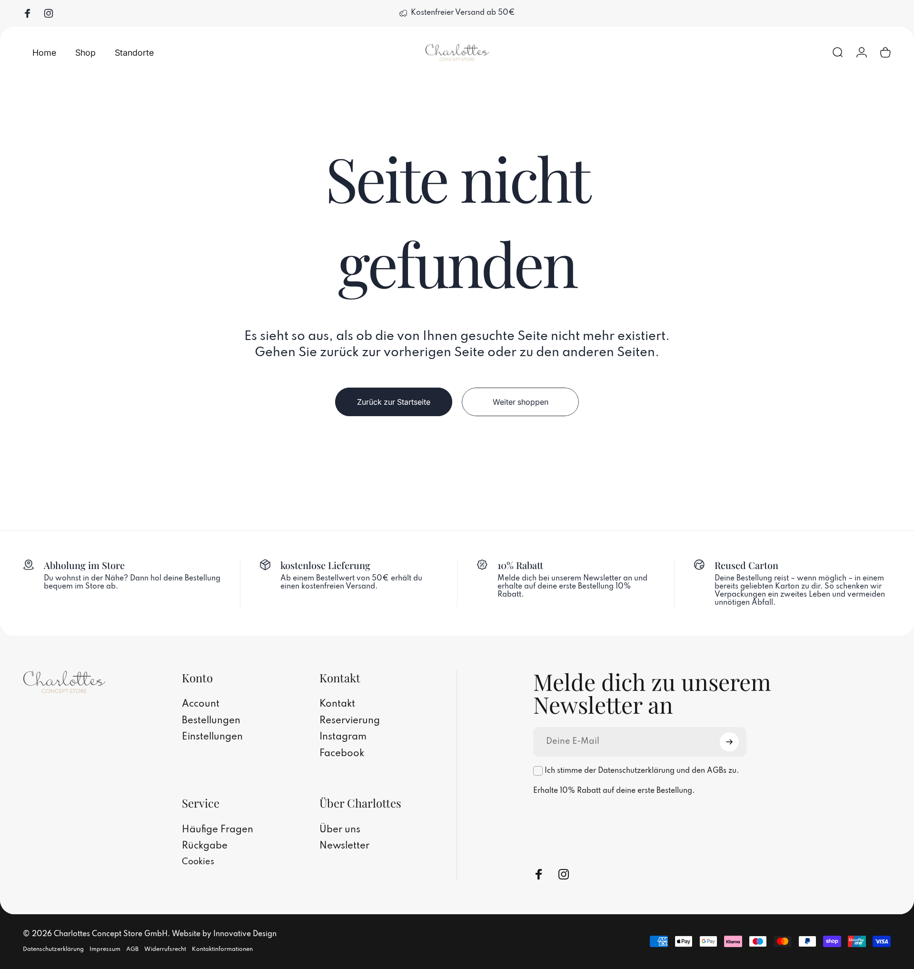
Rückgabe (205, 846)
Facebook (341, 754)
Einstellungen (212, 737)
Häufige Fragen (217, 830)
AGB (132, 949)
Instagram (343, 737)
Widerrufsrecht (165, 949)
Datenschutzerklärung (53, 949)
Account (200, 704)
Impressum (104, 949)
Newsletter (344, 846)
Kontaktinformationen (222, 949)
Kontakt (337, 704)
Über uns (339, 830)
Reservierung (349, 721)
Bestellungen (211, 721)
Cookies (198, 862)
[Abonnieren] (729, 741)
